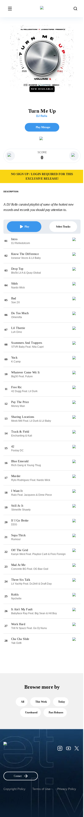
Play (27, 226)
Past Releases (56, 712)
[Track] (76, 241)
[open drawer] (10, 8)
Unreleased (31, 712)
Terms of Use (41, 789)
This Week (41, 701)
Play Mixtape (43, 127)
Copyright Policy (14, 789)
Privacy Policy (66, 789)
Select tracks (63, 226)
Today (61, 701)
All (22, 701)
